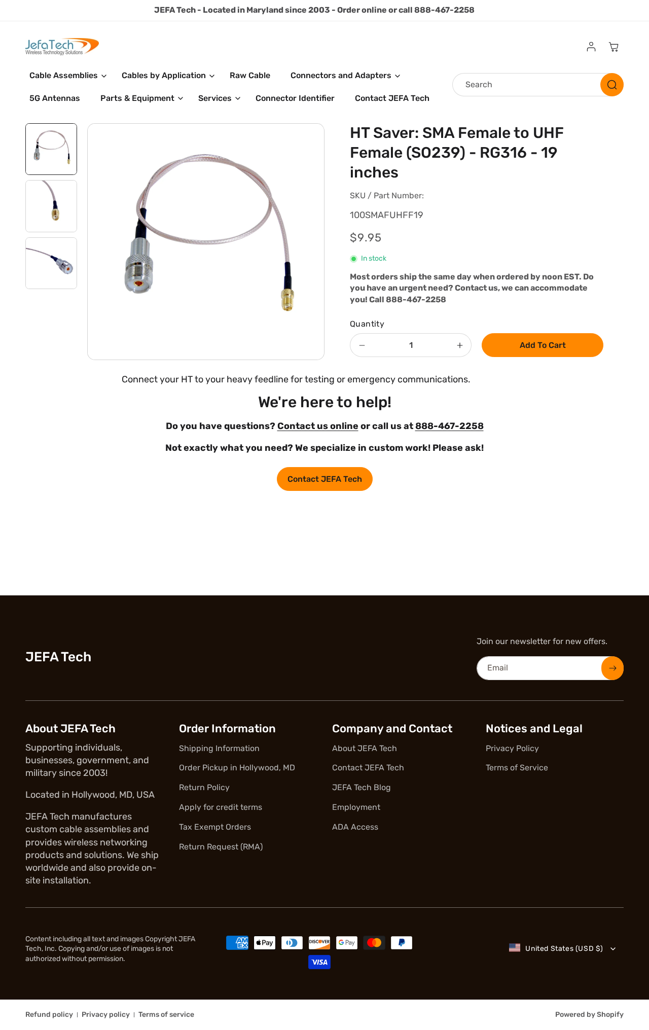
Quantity (367, 324)
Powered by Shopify (589, 1014)
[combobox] (538, 85)
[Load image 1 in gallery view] (51, 149)
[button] (65, 75)
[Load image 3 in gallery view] (51, 263)
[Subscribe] (612, 668)
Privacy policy (106, 1014)
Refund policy (49, 1014)
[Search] (612, 84)
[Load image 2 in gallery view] (51, 206)
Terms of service (166, 1014)
